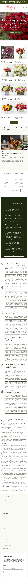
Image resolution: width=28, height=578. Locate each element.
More (14, 255)
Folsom (25, 272)
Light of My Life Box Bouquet (19, 118)
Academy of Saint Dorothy (11, 354)
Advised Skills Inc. (20, 360)
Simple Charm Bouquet (20, 99)
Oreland (18, 282)
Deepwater (11, 271)
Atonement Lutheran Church (12, 385)
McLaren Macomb (9, 308)
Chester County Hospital (20, 292)
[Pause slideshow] (26, 41)
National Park (8, 280)
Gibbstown (13, 274)
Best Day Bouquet (5, 117)
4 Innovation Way (12, 345)
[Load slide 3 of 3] (16, 42)
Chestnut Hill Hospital (10, 293)
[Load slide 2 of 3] (14, 42)
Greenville (15, 275)
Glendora (25, 274)
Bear (11, 265)
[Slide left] (11, 168)
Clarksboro (24, 268)
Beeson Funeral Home (16, 327)
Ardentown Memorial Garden (16, 321)
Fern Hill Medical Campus (11, 303)
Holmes (20, 276)
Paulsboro (24, 282)
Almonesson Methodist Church (16, 374)
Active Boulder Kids (19, 356)
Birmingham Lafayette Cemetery (12, 333)
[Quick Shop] (17, 8)
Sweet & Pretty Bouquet (20, 62)
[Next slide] (18, 41)
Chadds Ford (14, 267)
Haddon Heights (23, 275)
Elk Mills (25, 271)
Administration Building (21, 358)
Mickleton (18, 278)
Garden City (8, 274)
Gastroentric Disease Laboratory (12, 304)
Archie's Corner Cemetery (11, 320)
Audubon (7, 265)
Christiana (17, 268)
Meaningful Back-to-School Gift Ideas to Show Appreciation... (13, 152)
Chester (20, 267)
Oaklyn (6, 282)
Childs (11, 268)
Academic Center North (21, 352)
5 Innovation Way (21, 345)
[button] (20, 7)
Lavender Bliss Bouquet (7, 99)
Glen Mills (19, 274)
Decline (13, 571)
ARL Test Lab (12, 348)
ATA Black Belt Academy (21, 348)
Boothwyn (24, 265)
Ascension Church (22, 383)
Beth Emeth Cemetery (21, 329)
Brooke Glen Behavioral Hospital (13, 291)
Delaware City (18, 271)
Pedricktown (8, 283)
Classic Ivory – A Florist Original (20, 81)
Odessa (12, 282)
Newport (25, 280)
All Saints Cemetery (22, 319)
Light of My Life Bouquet (7, 80)
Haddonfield (7, 276)
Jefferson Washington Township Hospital (16, 307)
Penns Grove (14, 283)
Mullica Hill (24, 279)
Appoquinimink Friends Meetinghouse (14, 378)
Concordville (20, 269)
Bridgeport (7, 267)
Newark (20, 280)
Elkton (6, 272)
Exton (21, 272)
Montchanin (7, 279)
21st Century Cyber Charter (15, 344)
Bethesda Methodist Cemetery (13, 331)
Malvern (10, 278)
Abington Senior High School (15, 351)
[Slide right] (16, 168)
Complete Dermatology (16, 296)
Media (14, 278)
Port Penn (20, 283)
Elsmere (11, 272)
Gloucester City (8, 275)
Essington (16, 272)
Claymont (7, 269)
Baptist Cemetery (14, 325)
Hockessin (14, 276)
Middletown (24, 278)
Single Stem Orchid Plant (7, 62)
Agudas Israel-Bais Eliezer (18, 371)
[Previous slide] (9, 41)
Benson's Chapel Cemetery (17, 328)
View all (14, 122)
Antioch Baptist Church (21, 376)
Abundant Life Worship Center (12, 370)
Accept (13, 568)
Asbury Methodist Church (16, 382)
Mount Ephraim (16, 279)
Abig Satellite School (10, 349)
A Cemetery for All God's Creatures (13, 316)
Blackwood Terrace (17, 265)
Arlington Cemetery (17, 323)
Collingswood (13, 269)
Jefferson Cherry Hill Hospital (20, 306)
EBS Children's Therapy (15, 300)
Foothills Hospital (22, 303)
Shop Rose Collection (14, 32)
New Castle (15, 280)
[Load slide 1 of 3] (12, 42)
